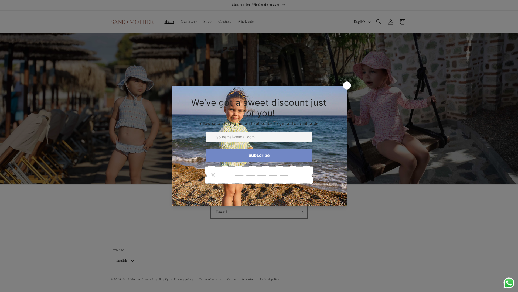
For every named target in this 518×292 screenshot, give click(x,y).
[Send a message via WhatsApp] (509, 283)
